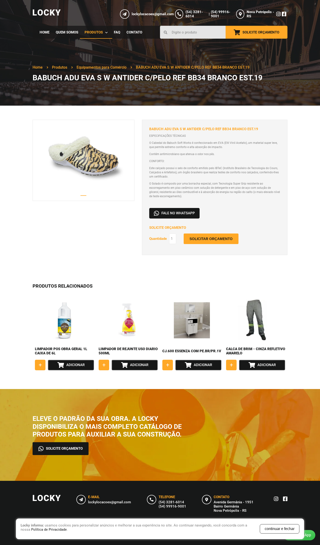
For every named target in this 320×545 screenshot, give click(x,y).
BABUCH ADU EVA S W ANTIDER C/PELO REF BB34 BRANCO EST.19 (192, 67)
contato (134, 32)
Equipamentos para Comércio (102, 67)
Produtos (59, 67)
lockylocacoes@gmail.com (109, 502)
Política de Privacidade (49, 529)
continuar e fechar (279, 529)
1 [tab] (83, 195)
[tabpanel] (83, 160)
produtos (94, 32)
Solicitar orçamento (211, 239)
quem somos (67, 32)
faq (117, 32)
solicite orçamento (64, 448)
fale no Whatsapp (178, 213)
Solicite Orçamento (260, 32)
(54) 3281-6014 (171, 502)
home (44, 32)
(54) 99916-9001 (172, 506)
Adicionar (75, 365)
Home (38, 67)
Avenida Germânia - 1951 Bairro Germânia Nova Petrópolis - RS (233, 506)
